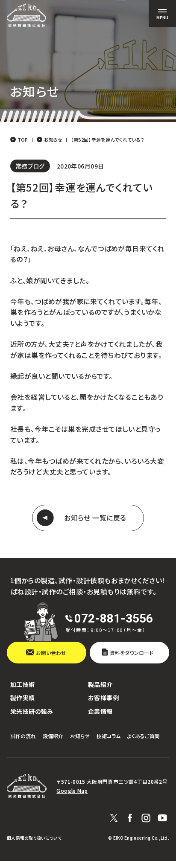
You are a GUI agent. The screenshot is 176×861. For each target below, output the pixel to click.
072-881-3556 (113, 618)
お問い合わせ (51, 652)
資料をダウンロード (131, 652)
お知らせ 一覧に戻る (95, 518)
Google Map (72, 790)
